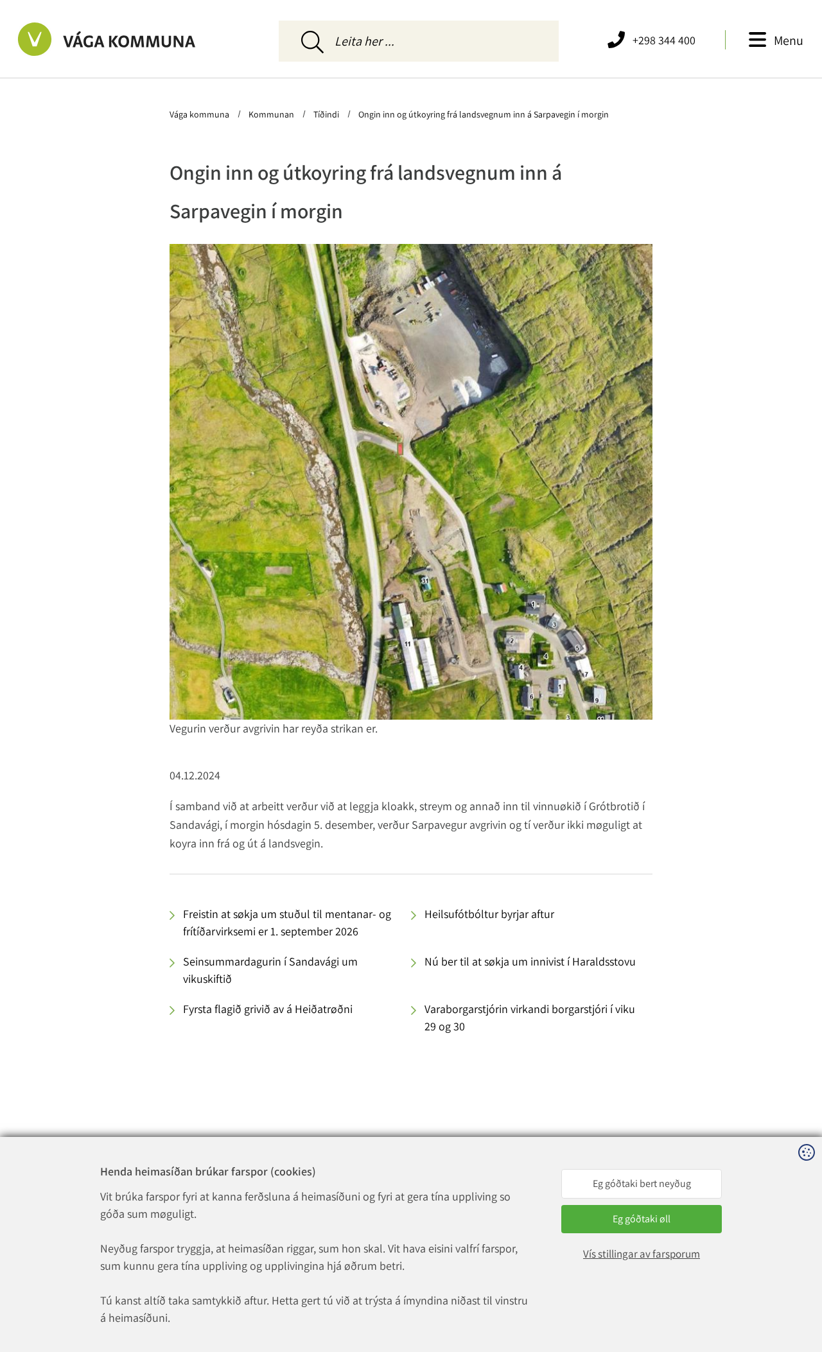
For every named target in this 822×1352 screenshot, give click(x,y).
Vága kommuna (200, 114)
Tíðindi (326, 114)
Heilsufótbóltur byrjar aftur (489, 913)
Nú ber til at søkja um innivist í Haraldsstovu (530, 961)
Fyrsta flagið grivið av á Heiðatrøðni (268, 1008)
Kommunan (271, 114)
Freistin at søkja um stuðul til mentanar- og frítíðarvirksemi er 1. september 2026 (287, 922)
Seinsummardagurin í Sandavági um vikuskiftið (270, 970)
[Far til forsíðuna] (120, 39)
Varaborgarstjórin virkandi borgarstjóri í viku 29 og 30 (529, 1017)
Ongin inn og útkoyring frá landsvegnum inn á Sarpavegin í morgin (482, 114)
